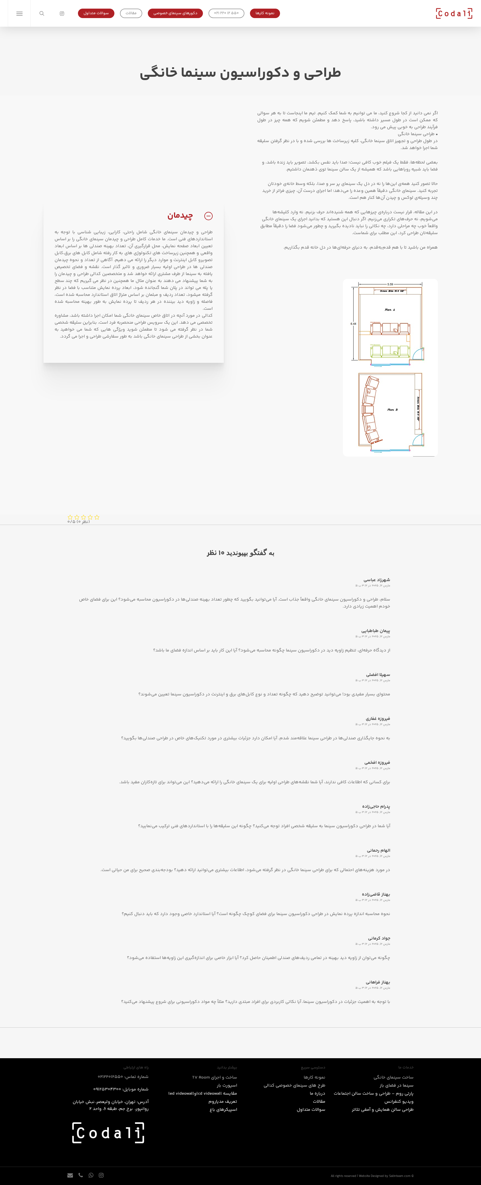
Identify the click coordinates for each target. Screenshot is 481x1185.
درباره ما (317, 1094)
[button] (19, 13)
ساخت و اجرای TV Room (214, 1077)
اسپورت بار (227, 1086)
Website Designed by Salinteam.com (385, 1176)
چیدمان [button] (180, 215)
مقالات (319, 1102)
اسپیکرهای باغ (223, 1110)
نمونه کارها (314, 1077)
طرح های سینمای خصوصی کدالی (294, 1086)
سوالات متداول (311, 1110)
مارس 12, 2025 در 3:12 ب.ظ (372, 585)
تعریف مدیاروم (222, 1102)
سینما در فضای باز (397, 1086)
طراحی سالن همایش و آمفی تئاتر (383, 1110)
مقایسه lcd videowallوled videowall (202, 1094)
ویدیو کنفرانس (399, 1102)
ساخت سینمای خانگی (394, 1077)
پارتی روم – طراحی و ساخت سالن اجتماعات (374, 1094)
